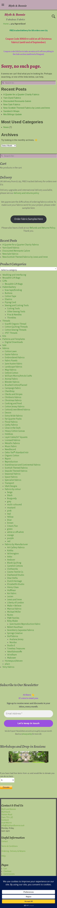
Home (6, 24)
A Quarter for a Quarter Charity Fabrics (21, 94)
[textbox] (28, 270)
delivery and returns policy (26, 193)
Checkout (7, 871)
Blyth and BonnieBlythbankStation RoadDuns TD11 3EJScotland (8, 814)
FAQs (3, 856)
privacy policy (27, 734)
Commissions (9, 874)
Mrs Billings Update (12, 114)
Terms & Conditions (9, 846)
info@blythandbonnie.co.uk (12, 825)
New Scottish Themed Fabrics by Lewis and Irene (26, 108)
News (6, 127)
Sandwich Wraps (11, 111)
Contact (4, 841)
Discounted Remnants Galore (17, 101)
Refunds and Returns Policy (42, 228)
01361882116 (6, 823)
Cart (5, 869)
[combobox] (28, 269)
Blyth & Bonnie (15, 14)
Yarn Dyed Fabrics (12, 98)
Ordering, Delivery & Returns (13, 851)
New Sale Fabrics (11, 104)
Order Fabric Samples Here (28, 219)
